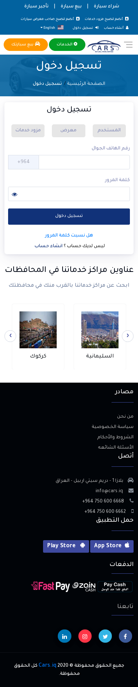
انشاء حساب (49, 246)
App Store (107, 546)
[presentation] (128, 336)
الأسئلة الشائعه (116, 447)
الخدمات (65, 44)
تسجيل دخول (69, 216)
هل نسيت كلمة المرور (69, 235)
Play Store (62, 546)
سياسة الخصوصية (113, 427)
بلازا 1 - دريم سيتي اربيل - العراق (89, 481)
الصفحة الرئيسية (86, 84)
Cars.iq (47, 666)
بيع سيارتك (23, 44)
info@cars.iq (110, 491)
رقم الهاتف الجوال (111, 148)
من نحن (125, 417)
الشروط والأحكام (115, 437)
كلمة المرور (117, 180)
